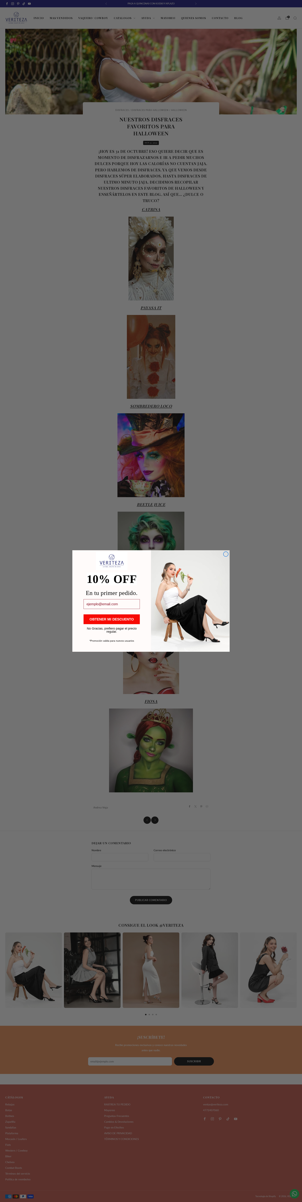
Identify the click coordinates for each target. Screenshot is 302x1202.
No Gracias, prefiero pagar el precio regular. (112, 628)
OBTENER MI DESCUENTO (111, 619)
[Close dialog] (225, 554)
